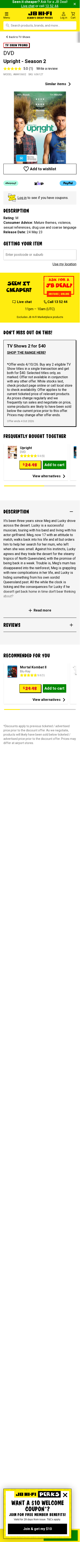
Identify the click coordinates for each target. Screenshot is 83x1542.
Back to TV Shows (19, 37)
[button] (13, 15)
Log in (22, 198)
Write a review (47, 69)
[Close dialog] (65, 1495)
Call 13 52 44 (57, 302)
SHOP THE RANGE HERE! (26, 353)
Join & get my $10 (37, 1529)
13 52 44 (51, 6)
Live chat (27, 6)
